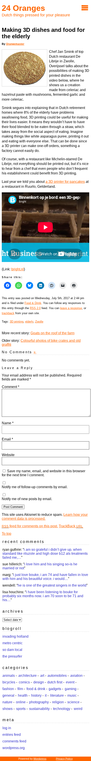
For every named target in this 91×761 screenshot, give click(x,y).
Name (7, 423)
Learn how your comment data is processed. (45, 516)
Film (20, 689)
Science (73, 702)
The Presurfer (12, 656)
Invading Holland (15, 636)
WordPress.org (13, 748)
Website (8, 455)
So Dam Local (12, 650)
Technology (61, 709)
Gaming (70, 689)
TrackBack (71, 526)
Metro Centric (12, 643)
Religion (58, 702)
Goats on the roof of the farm (52, 333)
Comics (24, 682)
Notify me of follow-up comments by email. (35, 487)
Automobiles (57, 675)
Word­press (39, 758)
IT (46, 695)
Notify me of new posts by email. (27, 499)
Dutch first (54, 682)
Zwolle (39, 321)
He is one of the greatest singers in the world (52, 585)
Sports (21, 709)
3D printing (16, 321)
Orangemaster (15, 44)
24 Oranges (23, 8)
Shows (7, 709)
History (36, 695)
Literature (57, 695)
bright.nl (17, 269)
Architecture (27, 675)
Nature (7, 702)
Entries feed (11, 734)
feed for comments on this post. (30, 526)
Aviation (76, 675)
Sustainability (39, 709)
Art (42, 675)
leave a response (71, 308)
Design (38, 682)
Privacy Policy (64, 758)
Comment (10, 387)
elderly (29, 321)
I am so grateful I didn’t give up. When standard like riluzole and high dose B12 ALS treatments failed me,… (45, 553)
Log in (6, 728)
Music (72, 695)
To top (6, 533)
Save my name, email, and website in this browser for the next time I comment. (43, 473)
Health (23, 695)
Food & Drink (33, 303)
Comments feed (14, 741)
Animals (8, 675)
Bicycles (8, 682)
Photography (39, 702)
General (8, 695)
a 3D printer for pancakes (65, 182)
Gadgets (55, 689)
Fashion (8, 689)
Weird (78, 709)
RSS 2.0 (35, 308)
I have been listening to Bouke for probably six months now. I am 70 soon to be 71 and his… (42, 596)
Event (70, 682)
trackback (8, 313)
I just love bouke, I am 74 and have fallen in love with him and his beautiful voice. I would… (45, 577)
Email (7, 439)
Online (21, 702)
